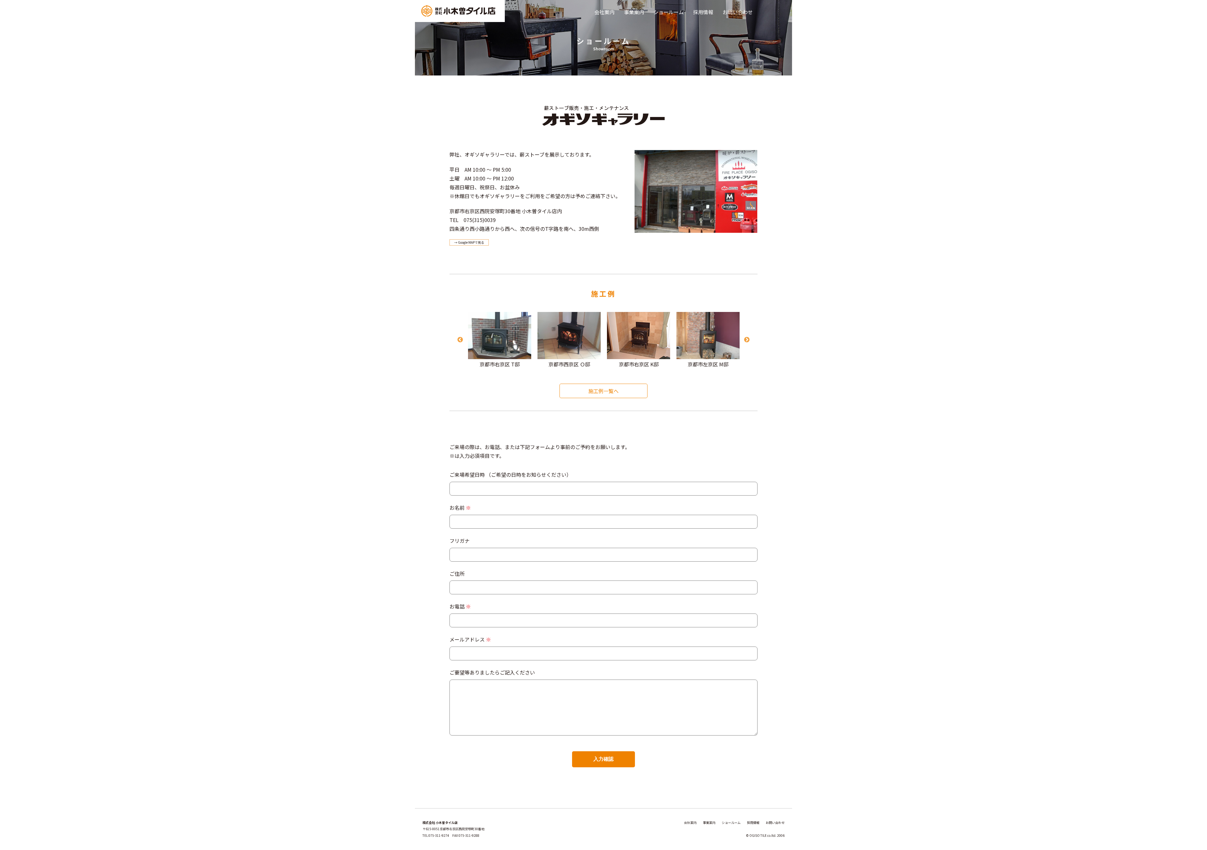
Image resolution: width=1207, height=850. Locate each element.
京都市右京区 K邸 (639, 364)
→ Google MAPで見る (469, 242)
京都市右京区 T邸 (500, 364)
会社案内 (604, 12)
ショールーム (668, 12)
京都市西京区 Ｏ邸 (569, 364)
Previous (460, 340)
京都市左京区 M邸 (708, 364)
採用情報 (703, 12)
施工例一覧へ (603, 391)
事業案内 (634, 12)
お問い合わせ (738, 12)
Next (747, 340)
